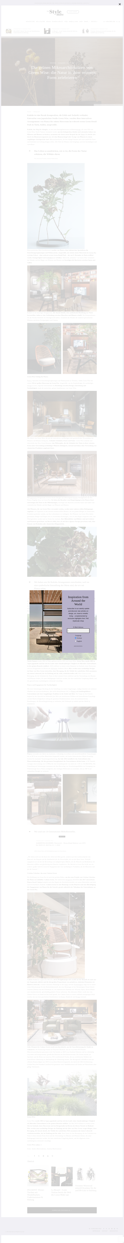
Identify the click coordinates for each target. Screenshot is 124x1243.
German (79, 638)
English (79, 641)
